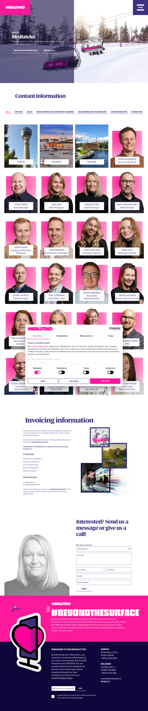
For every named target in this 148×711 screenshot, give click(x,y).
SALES (29, 112)
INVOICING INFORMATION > (26, 50)
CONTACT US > (49, 50)
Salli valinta (74, 381)
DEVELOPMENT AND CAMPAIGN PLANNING (55, 112)
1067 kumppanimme (40, 346)
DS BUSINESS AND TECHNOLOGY (92, 112)
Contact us (105, 681)
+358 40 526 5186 (108, 673)
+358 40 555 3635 (109, 658)
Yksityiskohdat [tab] (61, 336)
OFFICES (19, 112)
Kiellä (43, 381)
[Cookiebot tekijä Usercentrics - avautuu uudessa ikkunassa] (110, 328)
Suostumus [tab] (37, 336)
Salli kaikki (105, 381)
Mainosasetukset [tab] (86, 336)
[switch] (62, 372)
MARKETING (136, 112)
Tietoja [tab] (110, 336)
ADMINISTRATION (119, 112)
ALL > (8, 112)
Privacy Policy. (66, 678)
